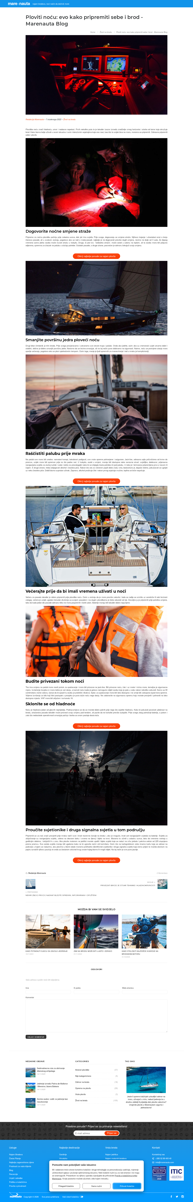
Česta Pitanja (15, 1158)
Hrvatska (63, 1158)
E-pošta (77, 987)
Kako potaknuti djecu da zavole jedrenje (47, 951)
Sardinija (63, 1154)
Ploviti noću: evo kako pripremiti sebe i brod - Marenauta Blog (141, 32)
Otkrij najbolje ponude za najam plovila (96, 256)
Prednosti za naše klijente (20, 1166)
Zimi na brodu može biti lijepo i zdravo (93, 951)
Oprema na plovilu (83, 1088)
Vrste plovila (80, 1094)
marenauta (19, 3)
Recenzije (13, 1174)
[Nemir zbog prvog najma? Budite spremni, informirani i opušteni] (30, 884)
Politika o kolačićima (18, 1182)
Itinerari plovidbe (82, 1069)
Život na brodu (106, 32)
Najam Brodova (16, 1154)
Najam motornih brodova (115, 1158)
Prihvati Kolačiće (127, 1186)
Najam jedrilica (111, 1154)
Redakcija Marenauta (35, 119)
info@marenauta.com (164, 1162)
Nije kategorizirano (83, 1076)
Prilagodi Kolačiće (66, 1186)
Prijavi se (111, 1133)
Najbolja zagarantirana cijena (21, 1162)
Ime (27, 987)
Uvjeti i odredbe (15, 1178)
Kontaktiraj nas (158, 1154)
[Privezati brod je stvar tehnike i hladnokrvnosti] (162, 884)
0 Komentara (162, 873)
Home (92, 32)
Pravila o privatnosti (17, 1186)
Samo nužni (96, 1186)
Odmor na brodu (82, 1082)
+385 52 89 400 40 (163, 1158)
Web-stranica (128, 987)
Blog (11, 1170)
